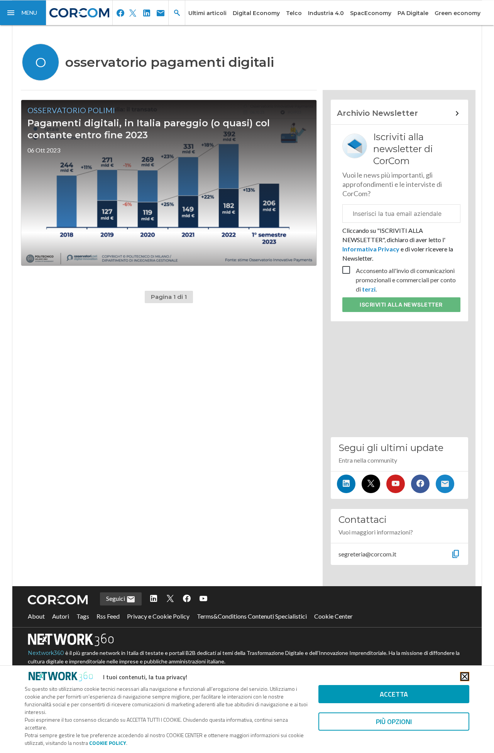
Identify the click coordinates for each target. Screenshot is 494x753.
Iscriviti (401, 304)
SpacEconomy (370, 13)
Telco (294, 13)
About (36, 616)
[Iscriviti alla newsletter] (445, 484)
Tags (82, 616)
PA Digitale (413, 13)
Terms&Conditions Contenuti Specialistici (252, 616)
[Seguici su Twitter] (371, 484)
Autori (60, 616)
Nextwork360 (46, 653)
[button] (23, 12)
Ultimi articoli (207, 13)
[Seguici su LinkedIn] (346, 484)
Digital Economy (256, 13)
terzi (369, 289)
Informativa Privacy (371, 249)
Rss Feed (108, 616)
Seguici (116, 598)
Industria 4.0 (326, 13)
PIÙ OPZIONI (394, 721)
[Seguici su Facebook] (420, 484)
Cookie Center (333, 616)
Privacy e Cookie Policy (158, 616)
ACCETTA (394, 694)
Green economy (457, 13)
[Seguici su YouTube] (395, 484)
